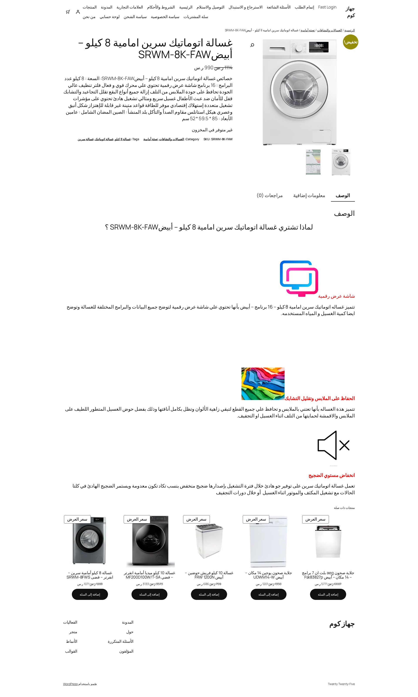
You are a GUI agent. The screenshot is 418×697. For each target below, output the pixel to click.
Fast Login (327, 7)
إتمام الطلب (304, 7)
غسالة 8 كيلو (123, 139)
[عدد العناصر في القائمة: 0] (68, 12)
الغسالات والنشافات (329, 30)
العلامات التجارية (129, 7)
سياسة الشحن (135, 16)
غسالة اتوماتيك (104, 139)
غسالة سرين (86, 139)
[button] (252, 45)
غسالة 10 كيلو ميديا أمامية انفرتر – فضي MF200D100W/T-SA (149, 574)
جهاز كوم (350, 12)
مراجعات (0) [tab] (269, 195)
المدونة (106, 7)
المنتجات (90, 7)
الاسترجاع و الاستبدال (246, 7)
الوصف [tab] (343, 195)
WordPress (70, 684)
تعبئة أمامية (308, 30)
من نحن (89, 16)
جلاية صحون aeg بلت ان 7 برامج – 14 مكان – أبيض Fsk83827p (328, 574)
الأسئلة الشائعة (279, 7)
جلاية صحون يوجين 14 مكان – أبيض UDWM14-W (268, 574)
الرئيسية (185, 7)
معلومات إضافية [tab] (309, 195)
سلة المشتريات (196, 16)
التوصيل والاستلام (210, 7)
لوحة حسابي (110, 16)
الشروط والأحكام (161, 7)
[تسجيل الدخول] (78, 12)
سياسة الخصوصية (165, 16)
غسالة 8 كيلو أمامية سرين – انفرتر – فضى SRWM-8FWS (90, 574)
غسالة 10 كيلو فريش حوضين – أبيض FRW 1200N (209, 574)
